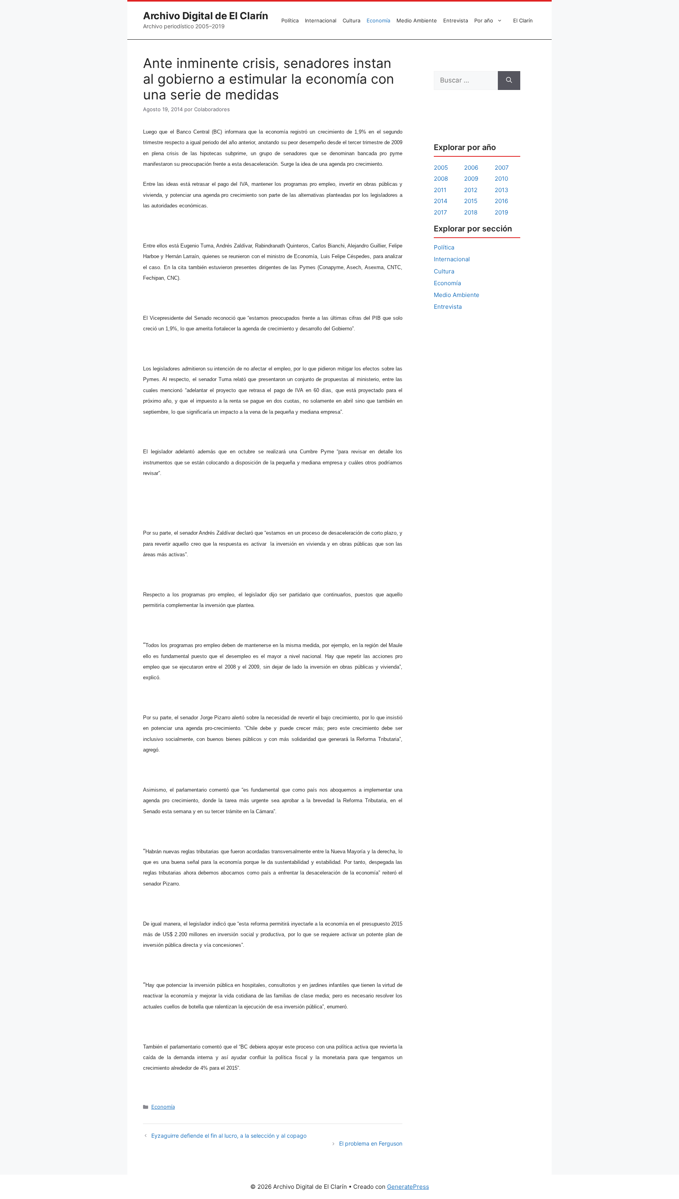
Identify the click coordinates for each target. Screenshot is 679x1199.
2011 (440, 190)
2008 (441, 178)
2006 (471, 167)
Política (290, 20)
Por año (483, 20)
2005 (441, 167)
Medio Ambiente (416, 20)
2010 (501, 178)
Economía (378, 20)
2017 (440, 212)
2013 (501, 190)
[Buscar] (509, 80)
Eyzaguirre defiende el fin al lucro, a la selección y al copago (228, 1135)
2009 (471, 178)
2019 (501, 212)
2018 (470, 212)
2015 (470, 201)
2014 (441, 201)
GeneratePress (408, 1186)
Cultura (351, 20)
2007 (502, 167)
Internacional (320, 20)
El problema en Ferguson (370, 1143)
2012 (470, 190)
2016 (501, 201)
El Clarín (523, 20)
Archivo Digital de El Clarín (205, 16)
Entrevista (455, 20)
